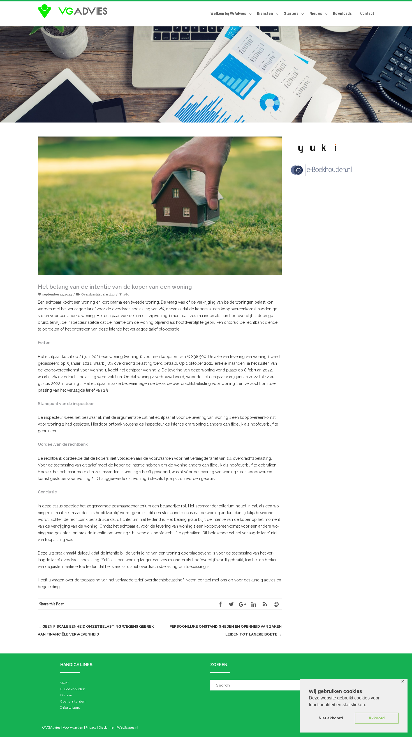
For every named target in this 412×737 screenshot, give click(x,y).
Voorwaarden (73, 727)
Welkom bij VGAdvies (228, 13)
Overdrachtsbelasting (98, 294)
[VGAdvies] (74, 11)
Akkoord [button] (377, 718)
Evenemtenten (72, 701)
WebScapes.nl (127, 727)
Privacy (90, 727)
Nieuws (315, 13)
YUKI (64, 683)
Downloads (342, 13)
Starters (291, 13)
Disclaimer (107, 727)
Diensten (265, 13)
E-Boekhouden (72, 689)
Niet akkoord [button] (331, 718)
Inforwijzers (70, 707)
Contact (367, 13)
